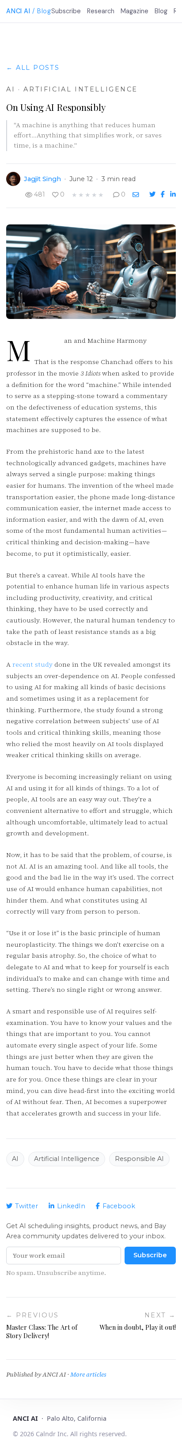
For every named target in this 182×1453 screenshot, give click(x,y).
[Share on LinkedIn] (173, 194)
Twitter (26, 1206)
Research (100, 11)
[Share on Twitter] (153, 194)
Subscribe (66, 11)
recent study (32, 664)
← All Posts (32, 68)
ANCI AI (18, 11)
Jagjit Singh (42, 179)
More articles (88, 1374)
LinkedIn (71, 1206)
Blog (161, 11)
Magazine (134, 11)
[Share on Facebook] (164, 194)
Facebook (118, 1206)
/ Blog (41, 11)
